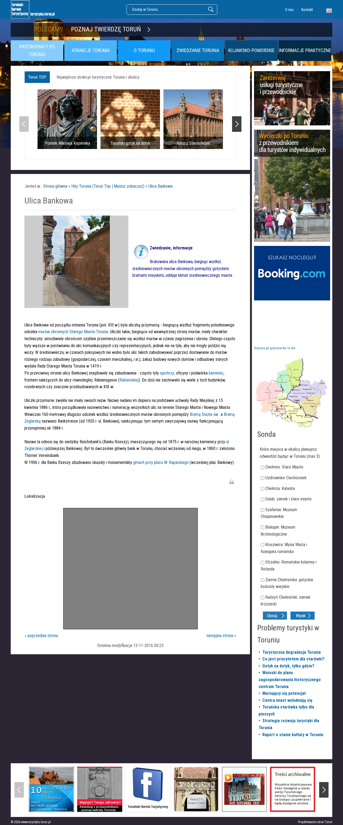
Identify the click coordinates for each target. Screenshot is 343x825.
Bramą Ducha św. (204, 414)
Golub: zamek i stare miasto (288, 498)
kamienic (216, 373)
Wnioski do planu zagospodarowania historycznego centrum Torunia (290, 679)
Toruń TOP (37, 77)
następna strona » (221, 635)
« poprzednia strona (41, 635)
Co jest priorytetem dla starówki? (293, 659)
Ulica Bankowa (160, 186)
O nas (289, 10)
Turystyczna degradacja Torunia (291, 652)
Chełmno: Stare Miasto (284, 467)
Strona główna (55, 186)
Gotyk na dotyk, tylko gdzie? (288, 665)
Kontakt (307, 10)
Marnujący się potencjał (284, 693)
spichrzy (167, 373)
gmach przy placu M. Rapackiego (161, 462)
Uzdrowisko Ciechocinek (286, 477)
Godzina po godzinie (268, 348)
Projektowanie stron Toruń (315, 822)
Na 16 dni (288, 348)
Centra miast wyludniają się (287, 700)
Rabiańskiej (129, 380)
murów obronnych (53, 331)
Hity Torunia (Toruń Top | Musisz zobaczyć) (107, 186)
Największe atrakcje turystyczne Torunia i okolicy (98, 77)
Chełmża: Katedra (280, 488)
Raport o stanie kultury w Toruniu (292, 734)
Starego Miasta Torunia (88, 331)
